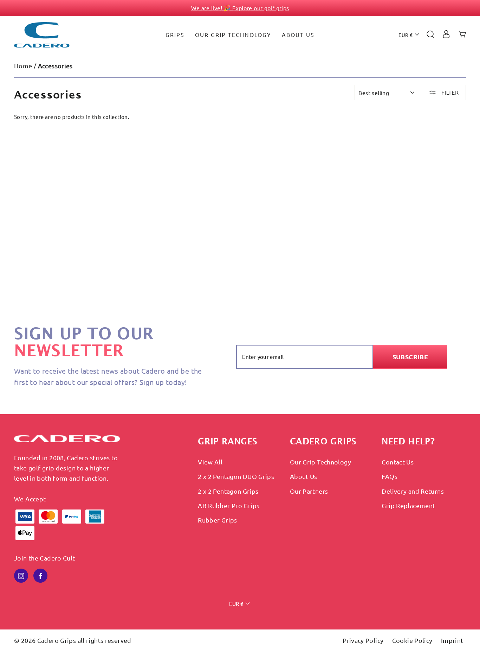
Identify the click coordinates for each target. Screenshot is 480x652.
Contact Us (398, 462)
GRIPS (175, 34)
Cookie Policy (413, 640)
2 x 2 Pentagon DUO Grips (236, 476)
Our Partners (309, 491)
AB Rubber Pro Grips (228, 505)
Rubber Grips (217, 520)
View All (210, 462)
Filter (449, 92)
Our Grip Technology (320, 462)
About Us (303, 476)
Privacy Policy (364, 640)
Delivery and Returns (413, 491)
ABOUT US (298, 34)
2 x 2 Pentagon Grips (228, 491)
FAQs (389, 476)
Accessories (55, 65)
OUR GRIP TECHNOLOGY (233, 34)
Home (23, 65)
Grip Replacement (408, 505)
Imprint (452, 640)
